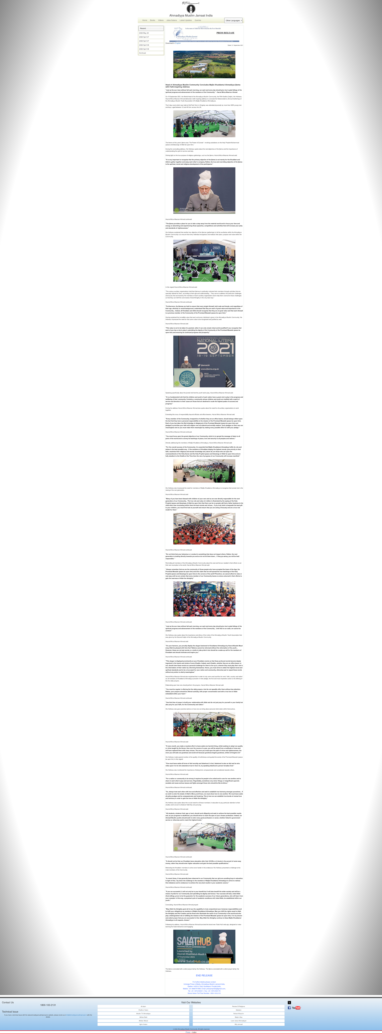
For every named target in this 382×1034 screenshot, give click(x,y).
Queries (198, 20)
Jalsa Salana (172, 20)
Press (188, 1032)
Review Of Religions (238, 1006)
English (178, 43)
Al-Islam (143, 1006)
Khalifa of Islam (143, 1010)
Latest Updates (186, 20)
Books (152, 20)
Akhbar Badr (143, 1017)
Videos (161, 20)
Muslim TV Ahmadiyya (143, 1014)
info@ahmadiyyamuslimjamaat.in (76, 1015)
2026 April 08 (144, 45)
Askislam (238, 1010)
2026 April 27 (144, 37)
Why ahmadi (239, 1024)
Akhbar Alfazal (143, 1021)
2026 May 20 (144, 33)
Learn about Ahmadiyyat (238, 1021)
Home (144, 20)
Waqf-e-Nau (238, 1017)
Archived (142, 53)
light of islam (143, 1024)
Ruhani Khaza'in (238, 1014)
